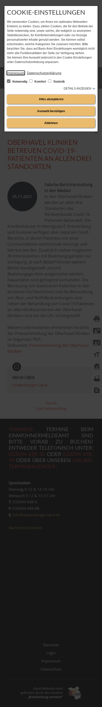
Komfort (40, 81)
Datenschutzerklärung (44, 73)
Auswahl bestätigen (51, 111)
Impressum (16, 73)
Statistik (58, 81)
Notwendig (20, 81)
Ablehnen (51, 123)
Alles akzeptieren (51, 99)
